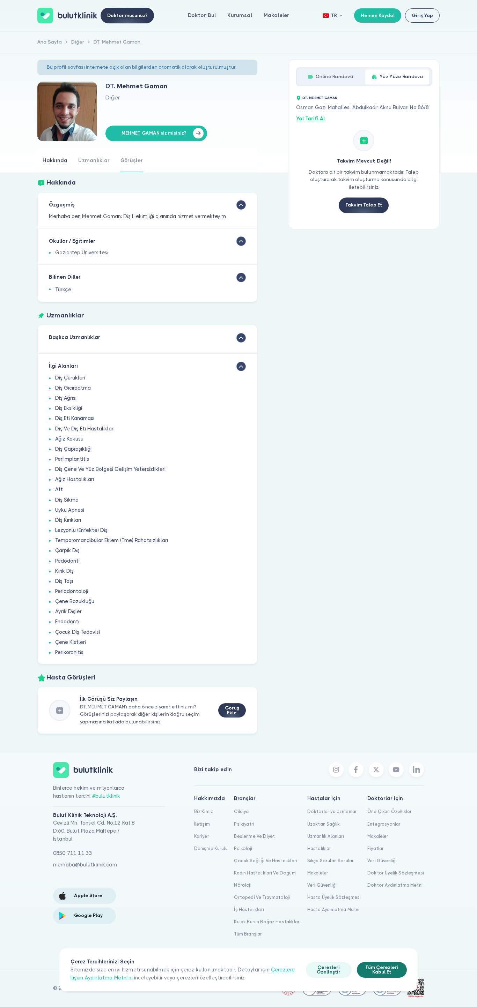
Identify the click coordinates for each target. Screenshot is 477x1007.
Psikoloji (243, 848)
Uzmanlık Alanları (325, 836)
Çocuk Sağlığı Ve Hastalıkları (265, 860)
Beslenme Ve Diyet (254, 836)
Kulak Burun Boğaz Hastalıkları (267, 921)
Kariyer (201, 836)
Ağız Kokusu (69, 439)
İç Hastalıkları (249, 909)
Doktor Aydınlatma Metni (395, 885)
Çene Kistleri (70, 642)
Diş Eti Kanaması (74, 418)
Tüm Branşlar (248, 934)
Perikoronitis (69, 652)
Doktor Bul (202, 15)
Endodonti (67, 621)
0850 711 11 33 (72, 853)
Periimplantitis (72, 459)
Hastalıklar (319, 848)
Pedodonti (67, 561)
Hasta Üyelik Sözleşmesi (334, 897)
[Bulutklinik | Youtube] (396, 769)
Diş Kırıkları (68, 520)
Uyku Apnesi (69, 510)
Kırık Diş (64, 571)
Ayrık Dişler (68, 611)
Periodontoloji (71, 591)
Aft (59, 489)
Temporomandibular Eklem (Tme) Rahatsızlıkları (111, 540)
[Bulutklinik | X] (376, 769)
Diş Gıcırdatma (73, 388)
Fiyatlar (375, 848)
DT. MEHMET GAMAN (319, 98)
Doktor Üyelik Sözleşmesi (395, 873)
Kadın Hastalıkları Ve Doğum (264, 873)
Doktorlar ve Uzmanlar (332, 811)
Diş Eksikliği (68, 408)
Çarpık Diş (67, 550)
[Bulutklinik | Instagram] (336, 769)
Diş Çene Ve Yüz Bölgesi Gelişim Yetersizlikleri (110, 469)
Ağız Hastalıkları (74, 479)
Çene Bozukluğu (74, 601)
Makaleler (276, 15)
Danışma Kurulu (211, 848)
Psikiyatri (244, 824)
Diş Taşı (64, 581)
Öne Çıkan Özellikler (389, 811)
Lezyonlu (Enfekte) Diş (81, 530)
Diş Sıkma (67, 500)
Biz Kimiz (203, 811)
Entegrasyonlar (384, 824)
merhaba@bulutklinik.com (85, 864)
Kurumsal (239, 15)
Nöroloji (242, 885)
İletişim (202, 824)
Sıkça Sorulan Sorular (330, 860)
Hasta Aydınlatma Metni (333, 909)
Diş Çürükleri (70, 378)
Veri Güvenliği (322, 885)
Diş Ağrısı (65, 398)
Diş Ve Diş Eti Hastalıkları (85, 428)
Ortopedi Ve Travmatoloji (262, 897)
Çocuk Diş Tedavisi (77, 632)
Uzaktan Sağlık (323, 824)
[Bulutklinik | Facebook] (356, 769)
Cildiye (241, 811)
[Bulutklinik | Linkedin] (416, 769)
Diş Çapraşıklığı (73, 449)
